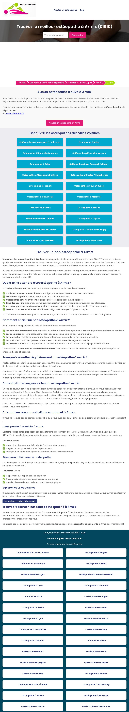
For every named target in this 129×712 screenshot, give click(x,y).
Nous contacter (74, 538)
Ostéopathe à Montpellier (33, 629)
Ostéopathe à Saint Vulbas (40, 218)
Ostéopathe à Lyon (33, 618)
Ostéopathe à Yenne (40, 207)
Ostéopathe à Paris (96, 651)
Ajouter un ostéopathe (65, 10)
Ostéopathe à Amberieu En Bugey (89, 229)
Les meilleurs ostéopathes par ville (47, 82)
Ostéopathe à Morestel (89, 196)
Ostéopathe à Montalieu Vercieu (89, 153)
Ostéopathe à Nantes (33, 640)
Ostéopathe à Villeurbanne (96, 706)
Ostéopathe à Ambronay (89, 240)
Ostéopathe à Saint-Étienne (33, 684)
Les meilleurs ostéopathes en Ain (20, 501)
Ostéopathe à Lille (33, 596)
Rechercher (78, 35)
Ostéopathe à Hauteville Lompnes (40, 153)
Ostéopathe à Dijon (33, 585)
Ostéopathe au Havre (33, 607)
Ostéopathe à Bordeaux (33, 563)
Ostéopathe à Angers (96, 552)
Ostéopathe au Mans (96, 607)
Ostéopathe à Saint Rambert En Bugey (89, 164)
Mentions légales (55, 538)
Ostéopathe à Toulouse (96, 695)
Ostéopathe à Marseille (96, 618)
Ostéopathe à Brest (96, 563)
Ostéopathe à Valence (32, 706)
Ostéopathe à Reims (32, 673)
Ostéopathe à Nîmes (33, 651)
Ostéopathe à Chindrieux (40, 196)
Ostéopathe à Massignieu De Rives (40, 175)
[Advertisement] (64, 61)
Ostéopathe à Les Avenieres (40, 240)
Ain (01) (99, 82)
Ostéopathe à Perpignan (33, 662)
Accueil (22, 82)
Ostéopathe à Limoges (96, 596)
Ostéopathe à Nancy (96, 629)
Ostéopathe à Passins (89, 207)
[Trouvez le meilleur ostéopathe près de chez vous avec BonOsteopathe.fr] (19, 16)
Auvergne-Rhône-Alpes (80, 82)
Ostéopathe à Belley (89, 142)
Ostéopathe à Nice (96, 640)
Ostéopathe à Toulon (33, 695)
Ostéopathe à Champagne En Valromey (40, 142)
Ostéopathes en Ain (14, 113)
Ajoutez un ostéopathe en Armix (64, 122)
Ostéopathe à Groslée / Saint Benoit (89, 175)
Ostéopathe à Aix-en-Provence (33, 552)
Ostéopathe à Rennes (96, 673)
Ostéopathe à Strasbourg (96, 684)
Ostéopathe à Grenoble (96, 585)
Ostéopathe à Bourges (33, 574)
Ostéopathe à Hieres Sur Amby (40, 229)
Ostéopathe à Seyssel (89, 218)
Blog (81, 10)
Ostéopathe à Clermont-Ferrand (96, 574)
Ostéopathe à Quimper (96, 662)
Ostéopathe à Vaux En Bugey (89, 185)
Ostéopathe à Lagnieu (40, 185)
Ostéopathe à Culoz (40, 164)
